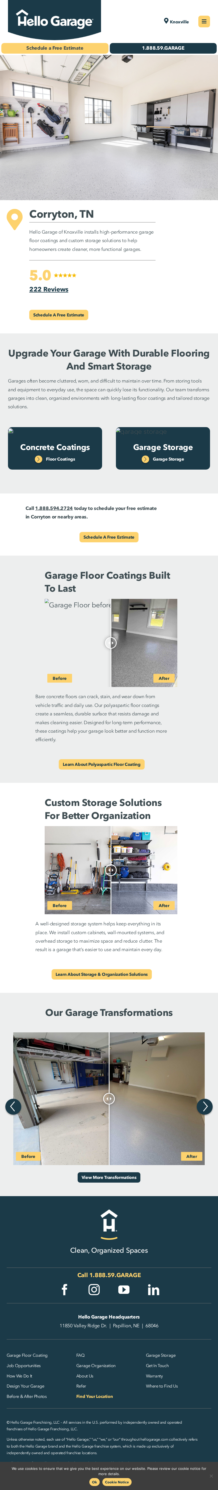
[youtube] (123, 1289)
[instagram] (94, 1289)
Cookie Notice (117, 1482)
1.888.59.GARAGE (115, 1275)
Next (205, 1107)
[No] (211, 1476)
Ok (94, 1482)
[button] (53, 281)
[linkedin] (153, 1289)
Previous (13, 1107)
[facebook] (64, 1289)
